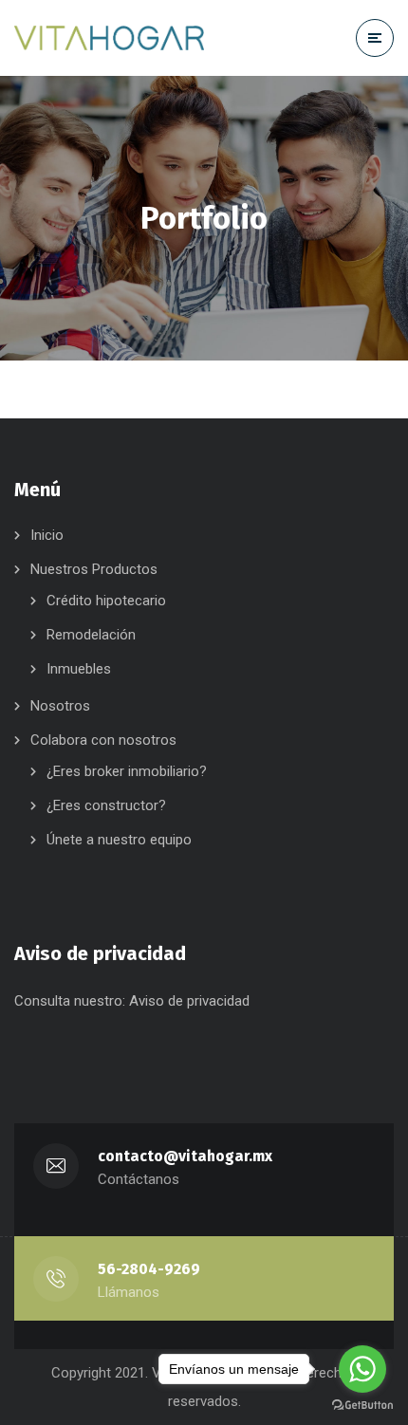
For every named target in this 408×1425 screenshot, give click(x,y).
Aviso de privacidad (189, 1000)
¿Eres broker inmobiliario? (126, 771)
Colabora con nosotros (103, 740)
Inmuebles (78, 668)
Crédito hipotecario (106, 600)
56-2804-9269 (149, 1269)
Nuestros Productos (94, 569)
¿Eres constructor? (106, 805)
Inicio (47, 535)
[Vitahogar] (123, 37)
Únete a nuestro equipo (119, 839)
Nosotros (60, 705)
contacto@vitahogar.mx (185, 1156)
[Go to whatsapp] (362, 1369)
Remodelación (91, 634)
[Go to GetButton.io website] (362, 1405)
